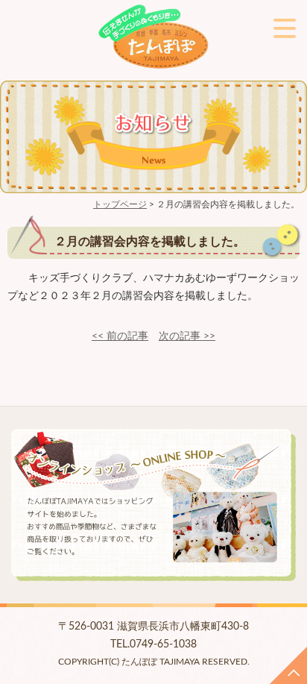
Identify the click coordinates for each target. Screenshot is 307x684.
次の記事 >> (187, 336)
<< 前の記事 (120, 336)
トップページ (120, 204)
